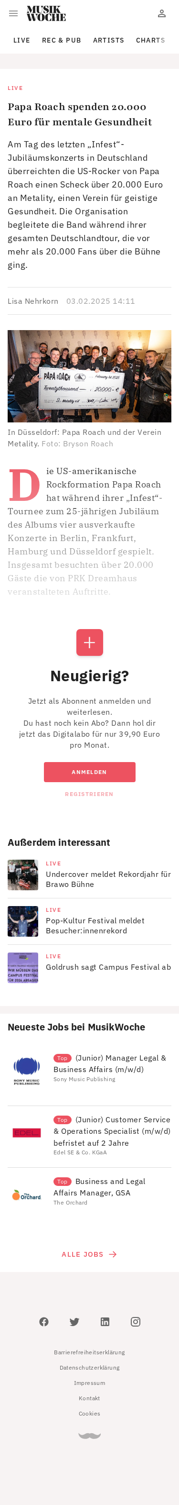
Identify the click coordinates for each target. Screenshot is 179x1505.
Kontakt (89, 1398)
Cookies (90, 1413)
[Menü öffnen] (13, 13)
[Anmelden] (161, 13)
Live (22, 40)
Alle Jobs (83, 1254)
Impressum (89, 1382)
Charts (151, 40)
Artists (109, 40)
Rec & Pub (62, 40)
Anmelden (89, 771)
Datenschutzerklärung (90, 1367)
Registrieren (89, 793)
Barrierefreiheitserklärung (89, 1352)
